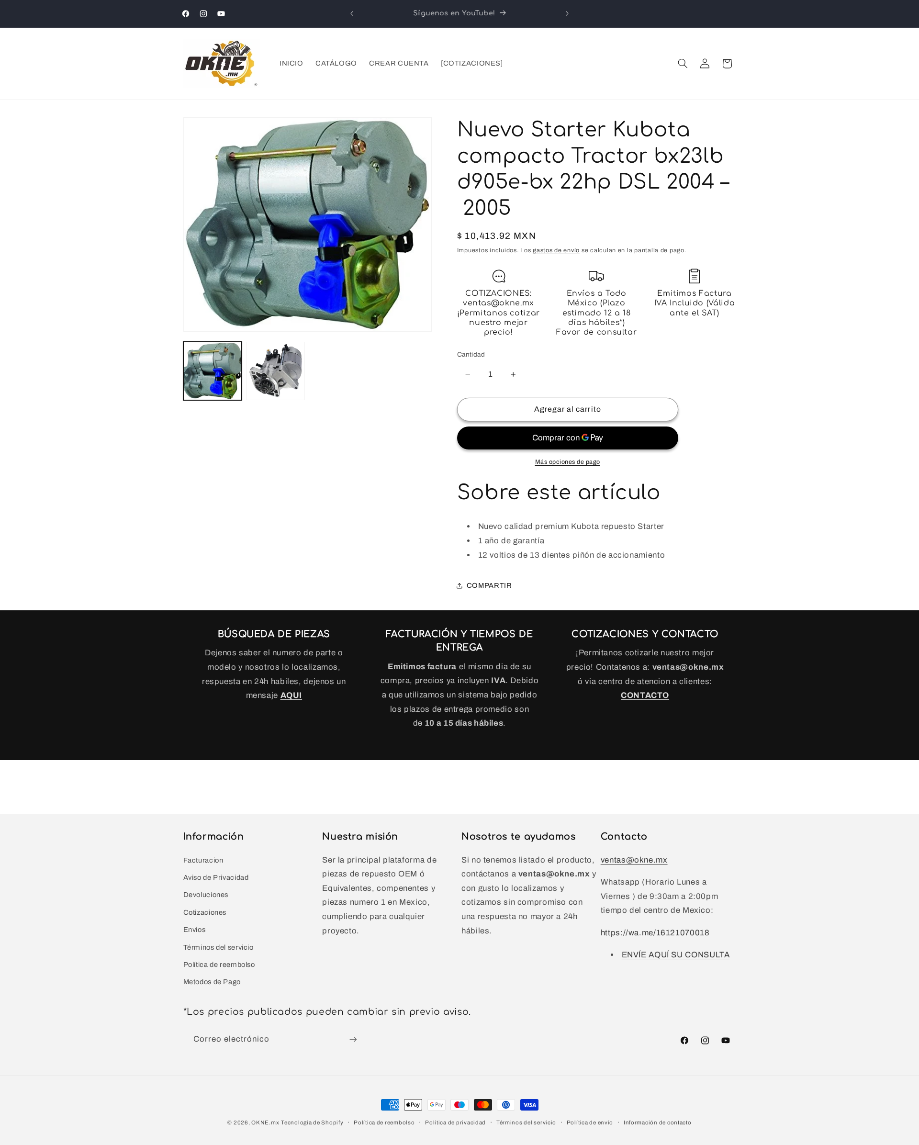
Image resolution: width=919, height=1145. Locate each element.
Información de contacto (658, 1122)
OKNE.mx (265, 1122)
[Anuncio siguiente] (567, 13)
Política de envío (590, 1122)
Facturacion (203, 860)
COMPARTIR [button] (489, 585)
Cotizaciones (205, 912)
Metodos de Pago (212, 982)
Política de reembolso (219, 964)
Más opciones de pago (568, 462)
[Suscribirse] (353, 1039)
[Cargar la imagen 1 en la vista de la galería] (212, 371)
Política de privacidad (455, 1122)
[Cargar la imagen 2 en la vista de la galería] (276, 371)
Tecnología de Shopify (312, 1122)
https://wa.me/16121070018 (655, 932)
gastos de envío (556, 250)
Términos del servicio (218, 947)
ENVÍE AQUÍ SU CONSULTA (676, 954)
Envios (194, 929)
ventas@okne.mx (634, 859)
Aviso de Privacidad (216, 877)
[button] (683, 64)
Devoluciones (206, 894)
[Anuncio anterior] (351, 13)
